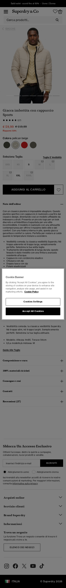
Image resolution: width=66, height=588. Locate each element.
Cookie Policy (31, 292)
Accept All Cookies (33, 311)
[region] (33, 294)
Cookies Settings (33, 301)
